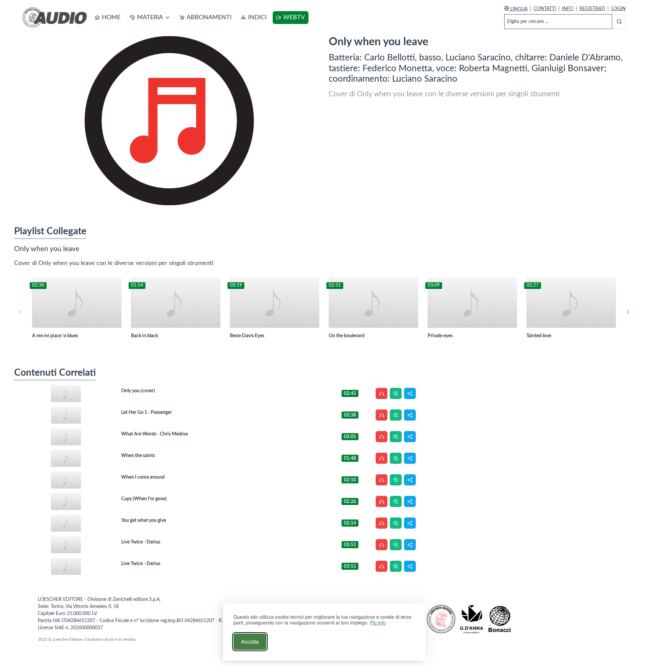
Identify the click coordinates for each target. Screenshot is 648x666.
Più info (378, 622)
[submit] (619, 21)
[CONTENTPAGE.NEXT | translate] (628, 312)
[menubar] (199, 17)
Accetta (250, 641)
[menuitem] (107, 17)
